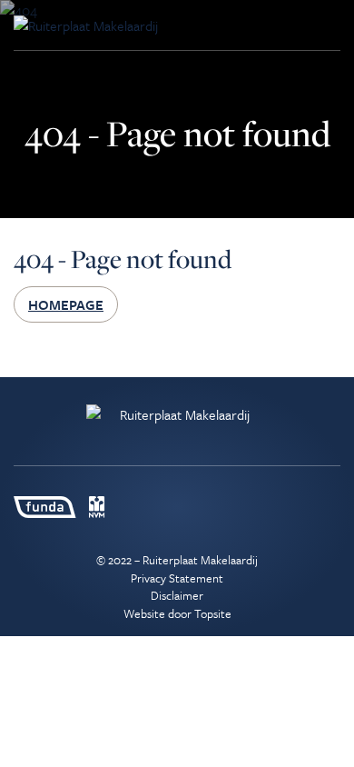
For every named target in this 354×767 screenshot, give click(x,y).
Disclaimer (177, 595)
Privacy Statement (177, 578)
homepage (65, 304)
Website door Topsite (177, 613)
